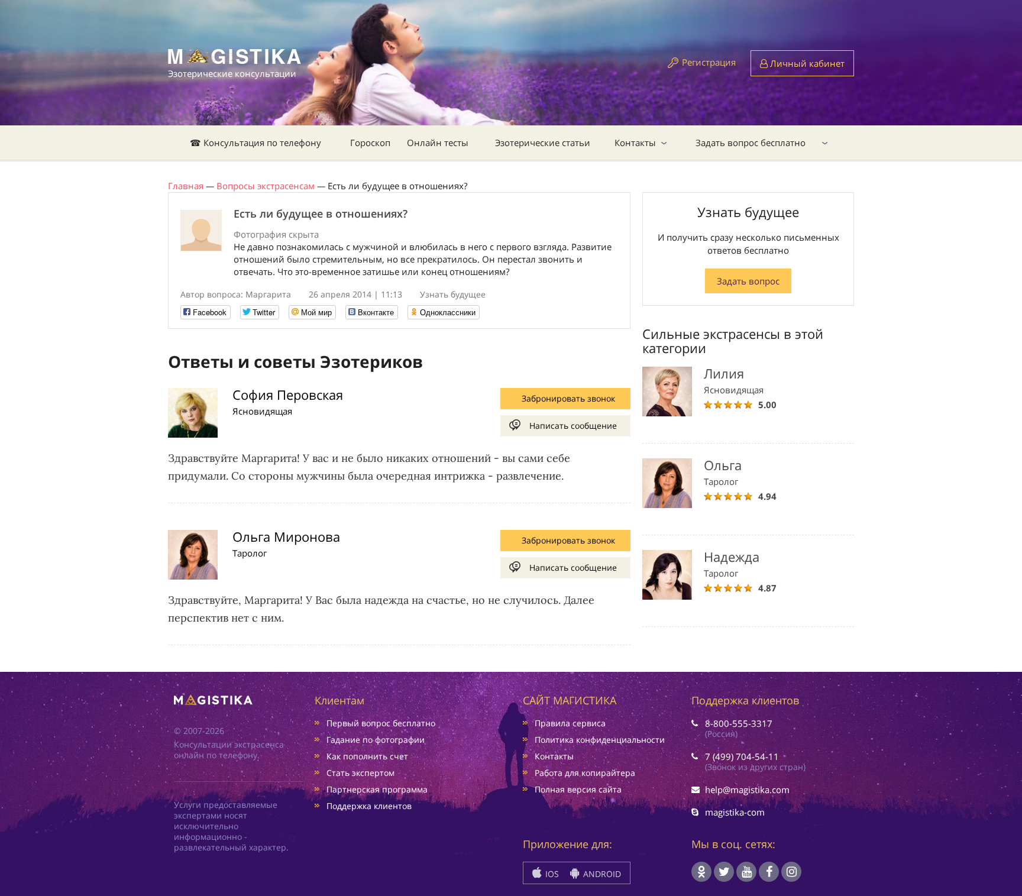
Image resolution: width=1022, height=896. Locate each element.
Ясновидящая (262, 411)
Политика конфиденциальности (600, 739)
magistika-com (735, 812)
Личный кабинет (806, 63)
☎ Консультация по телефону (255, 142)
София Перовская (287, 394)
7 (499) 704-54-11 (742, 756)
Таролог (249, 553)
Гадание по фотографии (375, 739)
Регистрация (709, 62)
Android (601, 873)
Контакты (635, 142)
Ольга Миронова (286, 536)
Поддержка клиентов (369, 805)
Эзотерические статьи (542, 142)
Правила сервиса (570, 723)
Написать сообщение (573, 425)
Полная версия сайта (578, 789)
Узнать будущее (453, 294)
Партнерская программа (377, 789)
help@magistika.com (747, 789)
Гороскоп (370, 142)
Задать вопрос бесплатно (751, 142)
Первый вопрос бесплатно (380, 723)
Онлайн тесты (437, 142)
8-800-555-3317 (738, 723)
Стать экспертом (360, 772)
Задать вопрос (748, 281)
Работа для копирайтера (585, 772)
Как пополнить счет (367, 756)
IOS (551, 873)
